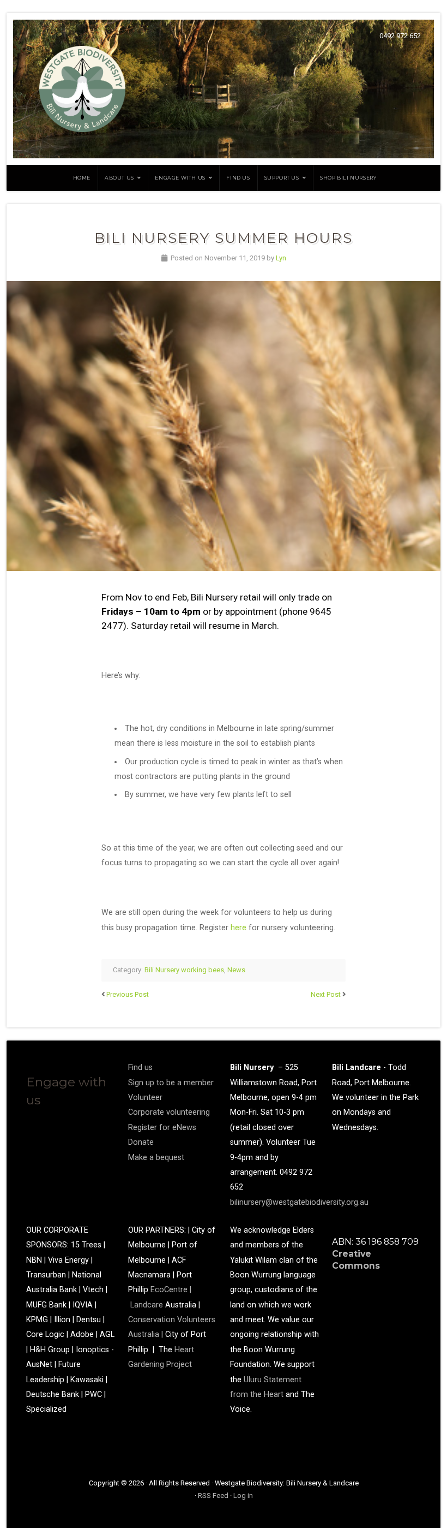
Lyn (281, 258)
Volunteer (145, 1097)
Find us (238, 178)
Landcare (147, 1305)
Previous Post (127, 994)
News (236, 970)
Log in (243, 1495)
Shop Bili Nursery (348, 178)
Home (81, 178)
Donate (141, 1142)
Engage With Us (180, 178)
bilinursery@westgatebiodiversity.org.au (299, 1202)
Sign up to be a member (171, 1082)
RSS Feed (213, 1495)
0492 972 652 (400, 36)
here (238, 927)
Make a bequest (156, 1157)
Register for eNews (162, 1127)
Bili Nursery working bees (184, 970)
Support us (281, 178)
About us (119, 178)
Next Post (326, 994)
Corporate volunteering (169, 1112)
